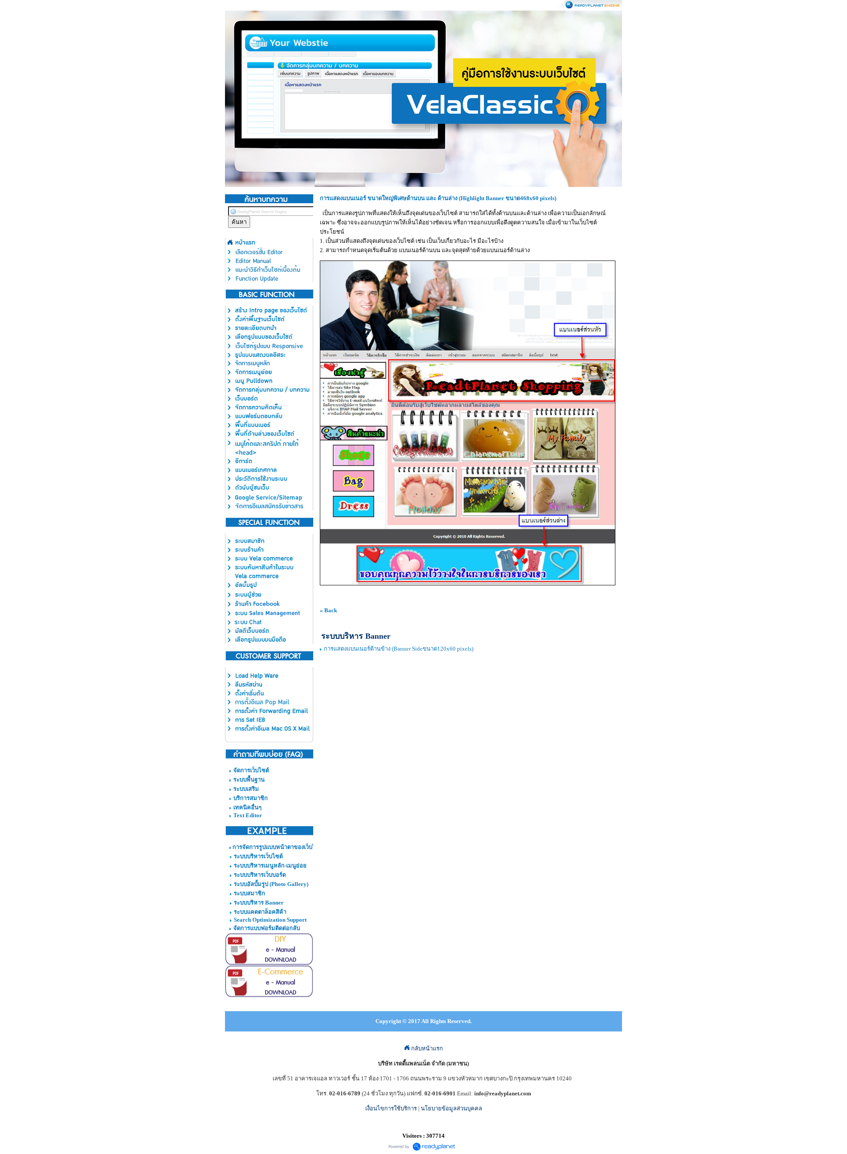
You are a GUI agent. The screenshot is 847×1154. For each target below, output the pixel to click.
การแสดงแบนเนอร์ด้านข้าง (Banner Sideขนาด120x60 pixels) (398, 648)
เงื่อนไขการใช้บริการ (391, 1108)
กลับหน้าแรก (426, 1048)
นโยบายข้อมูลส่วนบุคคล (451, 1108)
